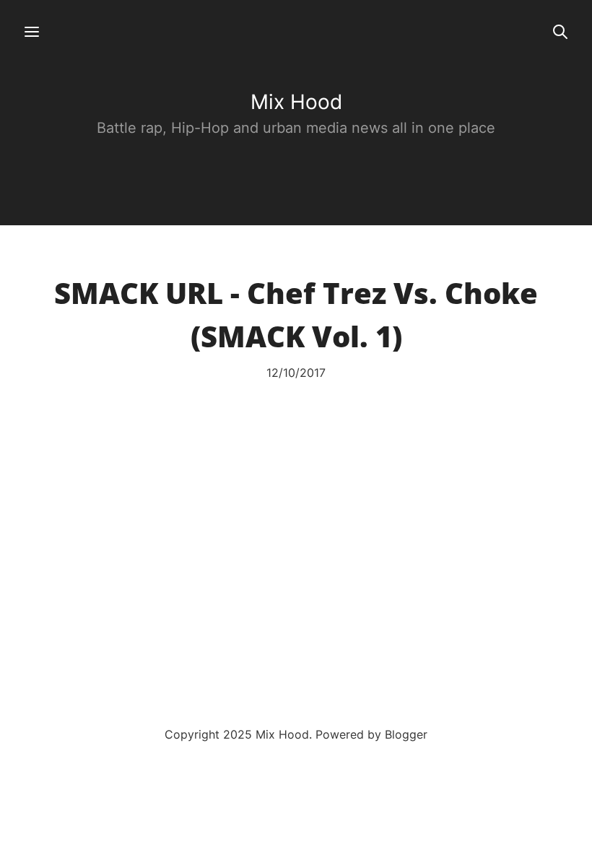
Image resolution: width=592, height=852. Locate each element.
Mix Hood (296, 102)
